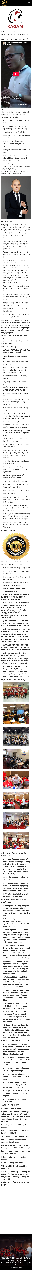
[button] (29, 3)
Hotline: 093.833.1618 (8, 32)
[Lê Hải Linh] (8, 3)
